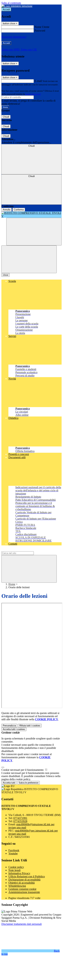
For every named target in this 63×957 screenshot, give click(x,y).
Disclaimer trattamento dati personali (21, 924)
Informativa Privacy (19, 873)
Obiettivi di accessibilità (21, 882)
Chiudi (6, 116)
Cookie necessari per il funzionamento (22, 769)
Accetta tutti (14, 729)
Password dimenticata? (14, 36)
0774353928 (20, 821)
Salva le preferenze (28, 782)
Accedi (6, 9)
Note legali (14, 870)
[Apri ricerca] (34, 231)
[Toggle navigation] (29, 259)
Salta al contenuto (11, 2)
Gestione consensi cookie (22, 888)
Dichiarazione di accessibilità (24, 879)
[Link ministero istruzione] (16, 6)
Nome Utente (41, 26)
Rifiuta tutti (29, 725)
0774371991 (20, 818)
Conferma (19, 209)
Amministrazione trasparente (24, 892)
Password (39, 30)
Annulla (6, 209)
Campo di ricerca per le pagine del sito (22, 549)
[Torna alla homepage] (31, 214)
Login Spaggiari (33, 94)
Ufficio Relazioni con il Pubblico (26, 876)
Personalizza (9, 725)
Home (11, 584)
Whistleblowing (17, 885)
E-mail (38, 80)
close (5, 275)
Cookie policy (16, 867)
